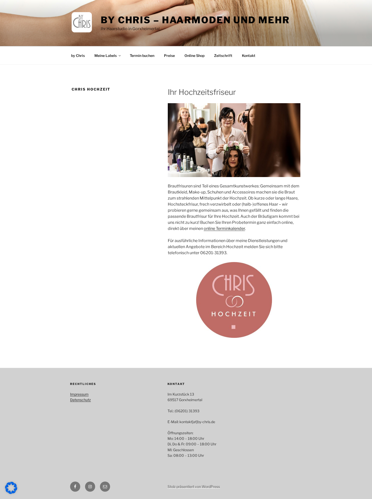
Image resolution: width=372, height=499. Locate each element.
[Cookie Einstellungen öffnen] (11, 492)
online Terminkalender (224, 228)
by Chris (78, 55)
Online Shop (194, 55)
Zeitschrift (223, 55)
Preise (169, 55)
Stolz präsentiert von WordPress (194, 486)
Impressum (79, 394)
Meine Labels (105, 55)
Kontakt (248, 55)
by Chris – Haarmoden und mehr (195, 20)
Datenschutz (80, 400)
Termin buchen (142, 55)
